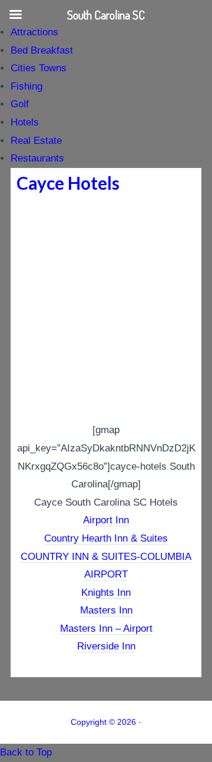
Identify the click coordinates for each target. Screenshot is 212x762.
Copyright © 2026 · (106, 722)
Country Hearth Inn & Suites (106, 538)
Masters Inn (106, 610)
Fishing (26, 86)
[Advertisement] (106, 309)
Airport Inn (106, 520)
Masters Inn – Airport (106, 628)
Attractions (34, 32)
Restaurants (37, 158)
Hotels (25, 122)
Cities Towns (39, 68)
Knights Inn (106, 592)
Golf (20, 104)
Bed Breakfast (42, 50)
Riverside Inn (106, 646)
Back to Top (26, 752)
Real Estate (36, 140)
